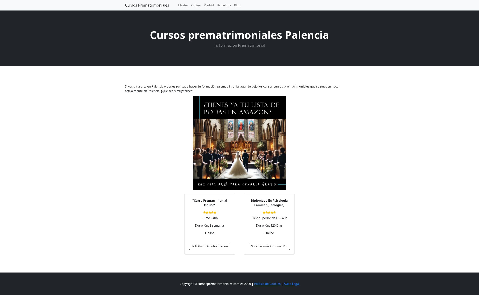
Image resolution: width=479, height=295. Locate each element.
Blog (237, 5)
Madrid (209, 5)
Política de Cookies (267, 284)
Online (196, 5)
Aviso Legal (292, 284)
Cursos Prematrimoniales (147, 5)
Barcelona (224, 5)
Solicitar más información (210, 246)
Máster (183, 5)
